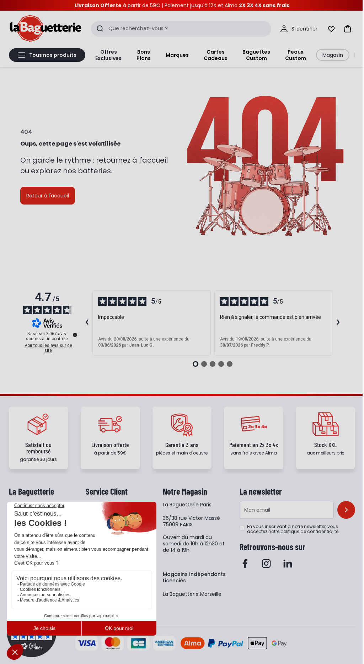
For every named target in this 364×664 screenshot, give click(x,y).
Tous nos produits (52, 55)
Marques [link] (177, 55)
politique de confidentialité (309, 531)
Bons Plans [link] (143, 55)
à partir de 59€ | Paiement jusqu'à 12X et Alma (182, 5)
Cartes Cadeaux (216, 55)
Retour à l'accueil (47, 195)
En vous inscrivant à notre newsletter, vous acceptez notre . (293, 529)
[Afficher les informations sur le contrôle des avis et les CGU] (75, 335)
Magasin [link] (332, 55)
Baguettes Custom (256, 55)
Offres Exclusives (108, 55)
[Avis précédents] (87, 323)
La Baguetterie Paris (187, 504)
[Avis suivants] (338, 323)
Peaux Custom (295, 55)
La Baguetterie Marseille (192, 594)
